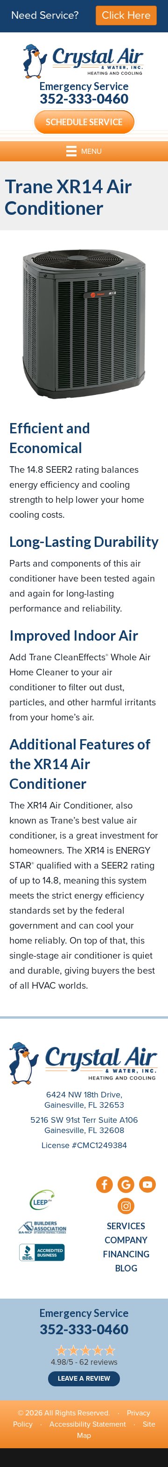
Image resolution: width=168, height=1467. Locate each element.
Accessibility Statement (87, 1424)
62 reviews (98, 1362)
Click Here (126, 15)
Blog (126, 1268)
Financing (126, 1254)
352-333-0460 (84, 98)
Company (126, 1240)
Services (126, 1226)
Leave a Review (84, 1379)
